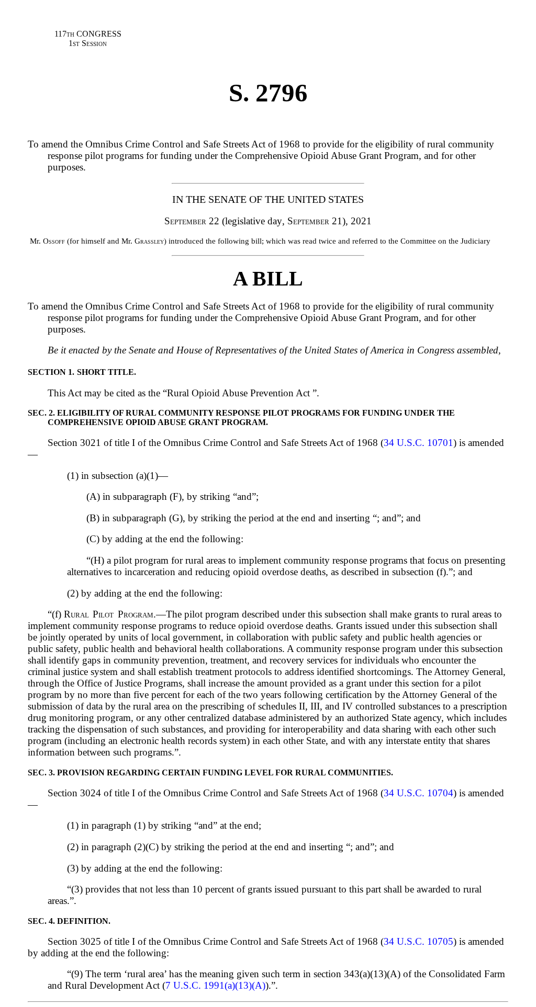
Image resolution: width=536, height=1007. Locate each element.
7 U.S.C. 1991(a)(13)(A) (215, 985)
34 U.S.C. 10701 (418, 442)
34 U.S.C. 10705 (418, 941)
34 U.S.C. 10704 (418, 792)
